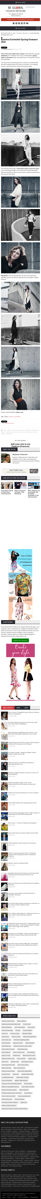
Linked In (22, 23)
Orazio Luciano (14, 1033)
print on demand (7, 1080)
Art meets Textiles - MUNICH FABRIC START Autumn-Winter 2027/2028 (22, 753)
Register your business (20, 640)
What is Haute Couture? (9, 1105)
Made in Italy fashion (21, 1080)
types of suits (6, 1055)
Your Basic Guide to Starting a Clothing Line (7, 492)
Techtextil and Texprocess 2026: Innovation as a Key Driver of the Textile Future (23, 974)
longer (29, 432)
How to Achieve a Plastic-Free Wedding (20, 492)
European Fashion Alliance (10, 1102)
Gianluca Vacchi (18, 1043)
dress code (31, 1027)
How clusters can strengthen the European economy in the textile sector (34, 494)
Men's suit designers (7, 1153)
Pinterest (19, 23)
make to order (16, 1036)
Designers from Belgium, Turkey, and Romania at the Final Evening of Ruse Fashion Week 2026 (23, 934)
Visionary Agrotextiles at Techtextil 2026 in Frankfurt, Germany (21, 894)
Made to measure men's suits (22, 1046)
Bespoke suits (35, 1186)
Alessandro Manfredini (24, 1071)
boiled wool (16, 1055)
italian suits (5, 1036)
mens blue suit (6, 1040)
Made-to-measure (6, 1175)
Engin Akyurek (30, 1043)
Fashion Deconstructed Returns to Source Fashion (23, 793)
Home (3, 1197)
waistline (9, 434)
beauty (18, 1030)
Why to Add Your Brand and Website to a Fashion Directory (23, 954)
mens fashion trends (8, 1049)
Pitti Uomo (5, 1062)
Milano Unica (15, 1062)
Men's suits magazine (30, 1129)
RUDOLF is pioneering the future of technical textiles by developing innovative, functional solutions (22, 854)
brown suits (26, 1024)
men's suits (16, 1127)
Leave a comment (14, 416)
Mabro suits (31, 1058)
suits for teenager (7, 1030)
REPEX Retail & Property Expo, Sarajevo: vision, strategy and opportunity (23, 964)
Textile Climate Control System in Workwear (22, 843)
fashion (22, 430)
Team (14, 1197)
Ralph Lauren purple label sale (11, 1024)
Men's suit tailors (20, 1151)
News (13, 33)
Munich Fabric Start (27, 1074)
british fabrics (6, 1052)
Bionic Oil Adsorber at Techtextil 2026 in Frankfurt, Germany (23, 884)
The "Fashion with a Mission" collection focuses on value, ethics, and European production (23, 914)
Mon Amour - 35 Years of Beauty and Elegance (22, 823)
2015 (38, 430)
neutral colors (16, 432)
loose (24, 432)
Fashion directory (17, 1129)
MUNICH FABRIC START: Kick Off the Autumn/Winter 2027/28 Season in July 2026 (21, 783)
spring (28, 430)
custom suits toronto (8, 1021)
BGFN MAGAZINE (5, 33)
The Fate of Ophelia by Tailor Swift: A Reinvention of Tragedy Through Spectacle (23, 1004)
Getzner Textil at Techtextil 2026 (18, 863)
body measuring (7, 1099)
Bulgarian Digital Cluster (19, 1195)
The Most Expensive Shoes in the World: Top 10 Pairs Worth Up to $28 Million (23, 723)
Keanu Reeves (6, 1046)
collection (15, 430)
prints (3, 434)
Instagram (24, 23)
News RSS (9, 1195)
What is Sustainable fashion (10, 1087)
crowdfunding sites (7, 1077)
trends (8, 432)
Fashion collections (22, 33)
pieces (3, 432)
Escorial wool (6, 1074)
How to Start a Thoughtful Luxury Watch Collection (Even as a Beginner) (23, 713)
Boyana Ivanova (8, 49)
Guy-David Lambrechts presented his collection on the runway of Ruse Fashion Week (23, 904)
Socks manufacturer (24, 1096)
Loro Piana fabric (20, 1027)
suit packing (30, 1052)
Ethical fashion (23, 1090)
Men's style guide (6, 1129)
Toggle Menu (21, 2)
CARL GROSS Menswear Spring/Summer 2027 (22, 803)
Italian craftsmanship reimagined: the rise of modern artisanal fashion (22, 984)
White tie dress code (8, 1058)
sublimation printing (22, 1077)
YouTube (27, 23)
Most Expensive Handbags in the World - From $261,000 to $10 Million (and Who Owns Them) (22, 733)
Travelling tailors (32, 1151)
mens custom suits (18, 1052)
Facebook (14, 23)
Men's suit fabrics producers (21, 1155)
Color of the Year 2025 (8, 1096)
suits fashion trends (28, 1087)
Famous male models (8, 1071)
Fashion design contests (9, 1090)
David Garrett (6, 1043)
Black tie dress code (29, 1055)
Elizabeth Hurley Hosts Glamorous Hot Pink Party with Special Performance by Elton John (23, 874)
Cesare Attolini (27, 1030)
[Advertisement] (20, 520)
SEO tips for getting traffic (21, 1040)
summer (33, 430)
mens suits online (23, 1065)
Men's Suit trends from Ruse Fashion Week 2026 (23, 833)
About (9, 1197)
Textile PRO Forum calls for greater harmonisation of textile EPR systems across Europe (23, 743)
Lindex (9, 430)
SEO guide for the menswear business (20, 1180)
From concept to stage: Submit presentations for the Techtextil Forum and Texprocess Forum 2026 (23, 994)
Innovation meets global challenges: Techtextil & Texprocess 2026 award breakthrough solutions (23, 944)
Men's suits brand (19, 1068)
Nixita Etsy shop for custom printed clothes (14, 1108)
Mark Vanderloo (7, 1027)
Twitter (16, 23)
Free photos (28, 1093)
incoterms (16, 1074)
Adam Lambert (21, 1021)
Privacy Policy (34, 1197)
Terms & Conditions (22, 1197)
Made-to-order (17, 1175)
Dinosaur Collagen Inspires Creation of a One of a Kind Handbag (23, 773)
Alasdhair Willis (26, 1033)
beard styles (28, 1083)
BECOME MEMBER (20, 440)
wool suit (4, 1033)
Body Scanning (6, 1068)
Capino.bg (23, 1102)
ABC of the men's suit (29, 1175)
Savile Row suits (22, 1049)
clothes (34, 432)
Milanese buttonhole (29, 1036)
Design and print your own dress (11, 1093)
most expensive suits (8, 1065)
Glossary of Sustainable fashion (11, 1083)
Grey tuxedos (21, 1058)
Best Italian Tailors (27, 1062)
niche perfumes (19, 1099)
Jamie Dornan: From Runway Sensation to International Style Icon (21, 763)
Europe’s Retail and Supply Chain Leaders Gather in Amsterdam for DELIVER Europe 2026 (24, 813)
